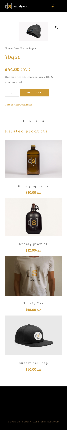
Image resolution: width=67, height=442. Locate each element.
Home (8, 48)
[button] (57, 27)
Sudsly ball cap (33, 363)
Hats (24, 48)
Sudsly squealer (33, 186)
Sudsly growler (33, 244)
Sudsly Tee (33, 303)
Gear (16, 48)
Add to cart (34, 92)
